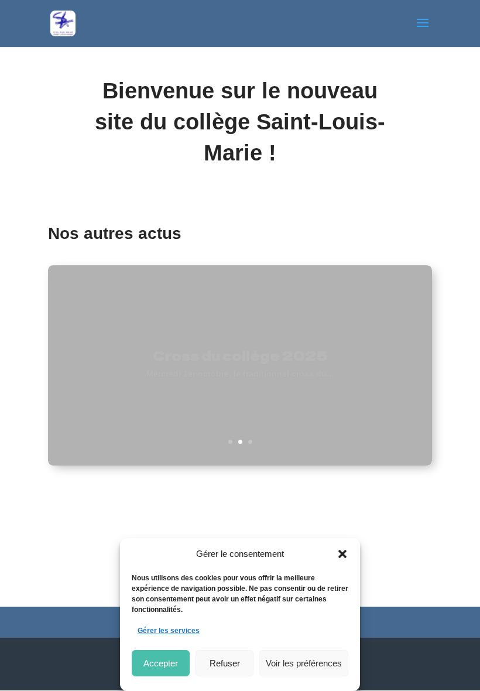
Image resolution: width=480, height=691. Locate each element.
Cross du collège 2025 (240, 350)
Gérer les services (169, 631)
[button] (342, 554)
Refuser (225, 663)
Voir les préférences (304, 663)
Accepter (160, 663)
